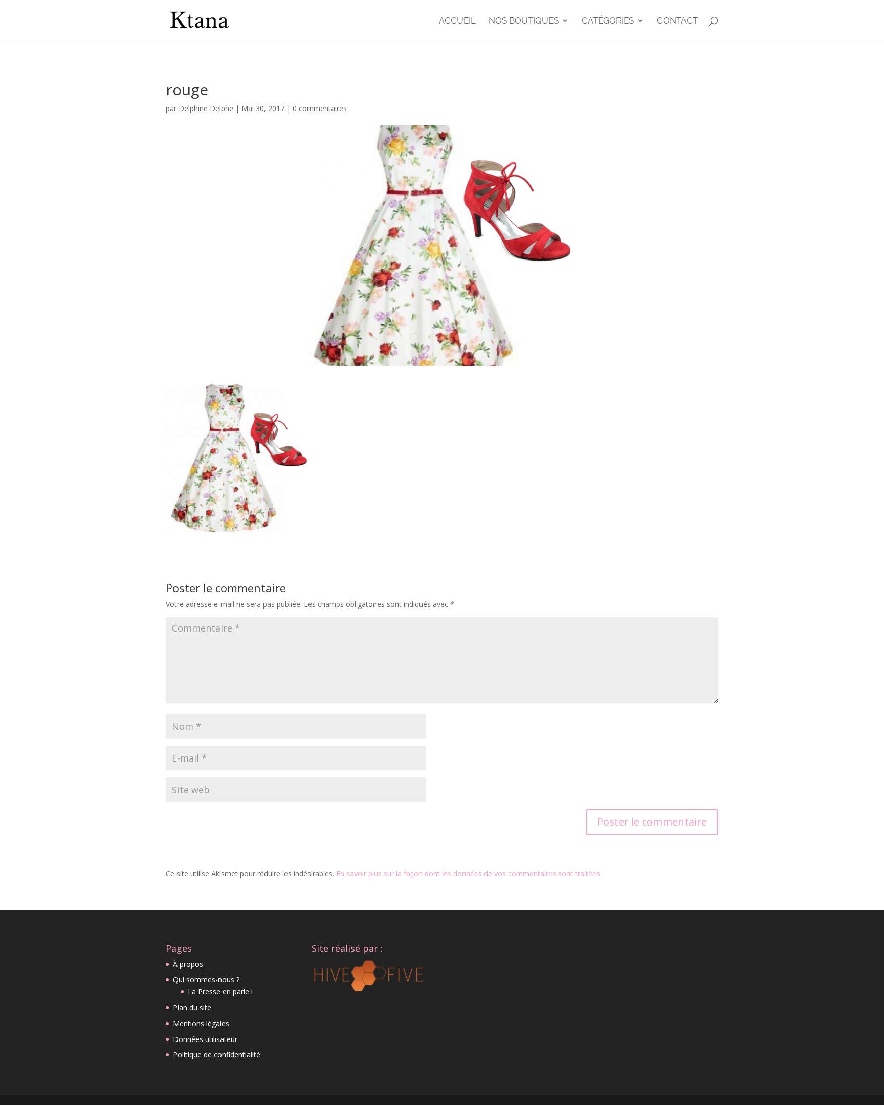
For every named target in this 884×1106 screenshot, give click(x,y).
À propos (188, 964)
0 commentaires (320, 108)
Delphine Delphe (206, 108)
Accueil (457, 21)
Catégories (608, 21)
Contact (677, 21)
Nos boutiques (524, 21)
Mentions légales (201, 1023)
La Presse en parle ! (220, 991)
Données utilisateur (205, 1039)
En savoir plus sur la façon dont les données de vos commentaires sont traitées (468, 873)
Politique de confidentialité (216, 1054)
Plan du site (192, 1007)
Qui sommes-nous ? (206, 979)
